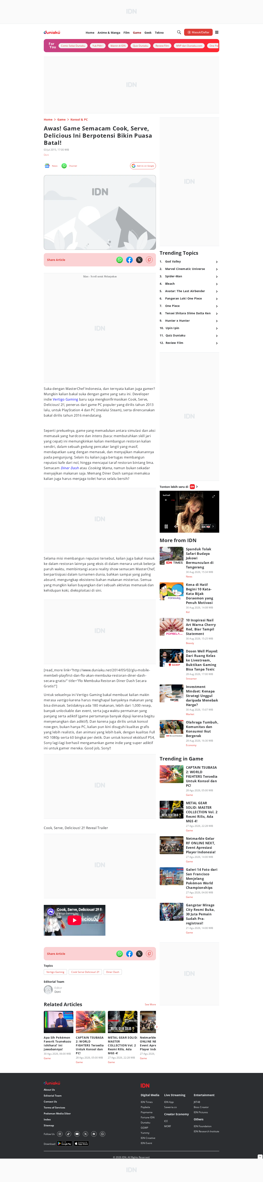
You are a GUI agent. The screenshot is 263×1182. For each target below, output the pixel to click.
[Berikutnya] (156, 1026)
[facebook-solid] (129, 260)
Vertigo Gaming (65, 399)
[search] (179, 32)
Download (49, 1144)
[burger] (216, 32)
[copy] (149, 259)
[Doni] (48, 989)
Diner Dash (70, 468)
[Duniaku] (52, 32)
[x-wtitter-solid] (139, 260)
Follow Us (49, 1134)
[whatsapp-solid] (119, 260)
